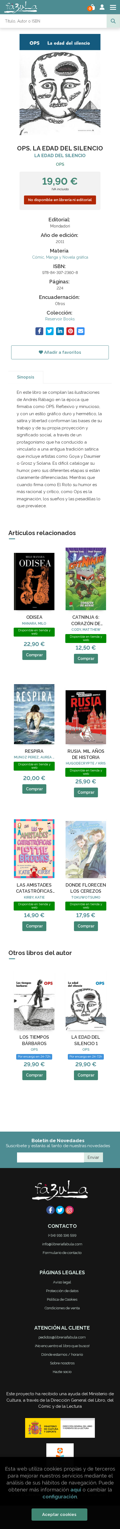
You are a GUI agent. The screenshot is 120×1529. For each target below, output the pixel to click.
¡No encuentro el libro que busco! (62, 1346)
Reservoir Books (60, 319)
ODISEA (34, 617)
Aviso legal (62, 1282)
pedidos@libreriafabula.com (62, 1337)
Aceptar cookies (59, 1514)
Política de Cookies (62, 1299)
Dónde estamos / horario (62, 1354)
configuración (59, 1497)
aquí (75, 1490)
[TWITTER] (60, 1210)
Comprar (34, 655)
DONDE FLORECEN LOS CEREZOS (86, 888)
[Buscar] (113, 21)
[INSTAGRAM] (69, 1210)
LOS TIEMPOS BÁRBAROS (34, 1040)
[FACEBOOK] (50, 1210)
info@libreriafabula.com (62, 1244)
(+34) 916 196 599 (62, 1235)
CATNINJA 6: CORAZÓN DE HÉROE (85, 621)
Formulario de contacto (62, 1253)
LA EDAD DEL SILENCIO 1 (85, 1040)
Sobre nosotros (62, 1363)
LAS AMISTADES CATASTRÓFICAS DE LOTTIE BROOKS (34, 888)
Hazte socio (62, 1372)
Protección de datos (62, 1291)
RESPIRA (34, 751)
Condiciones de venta (62, 1308)
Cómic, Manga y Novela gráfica (60, 257)
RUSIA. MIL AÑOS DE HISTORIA (86, 754)
